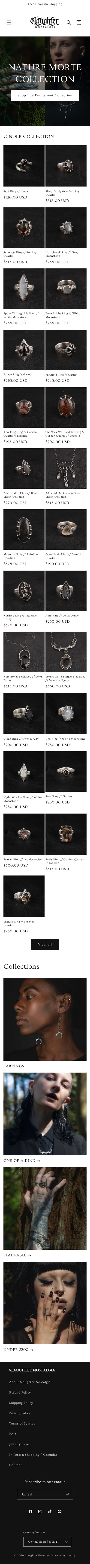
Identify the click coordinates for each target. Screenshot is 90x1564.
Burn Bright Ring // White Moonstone (62, 315)
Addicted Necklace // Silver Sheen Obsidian (63, 495)
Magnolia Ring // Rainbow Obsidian (20, 556)
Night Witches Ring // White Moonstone (22, 799)
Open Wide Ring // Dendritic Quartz (64, 556)
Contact (15, 1465)
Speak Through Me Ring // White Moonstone (21, 315)
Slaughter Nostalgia (37, 1555)
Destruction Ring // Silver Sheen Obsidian (20, 495)
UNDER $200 (16, 1349)
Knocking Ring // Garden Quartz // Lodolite (20, 434)
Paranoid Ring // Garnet (61, 374)
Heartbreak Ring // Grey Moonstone (61, 254)
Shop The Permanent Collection (45, 95)
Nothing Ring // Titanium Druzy (20, 617)
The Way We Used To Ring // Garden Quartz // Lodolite (64, 434)
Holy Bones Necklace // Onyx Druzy (22, 678)
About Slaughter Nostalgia (30, 1382)
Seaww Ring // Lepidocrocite (22, 859)
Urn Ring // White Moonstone (65, 738)
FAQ (12, 1434)
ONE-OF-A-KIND (19, 1160)
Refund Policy (20, 1392)
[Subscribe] (68, 1494)
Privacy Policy (20, 1413)
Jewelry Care (19, 1444)
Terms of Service (22, 1423)
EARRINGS (13, 1066)
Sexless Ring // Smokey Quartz (18, 923)
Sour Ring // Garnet (58, 796)
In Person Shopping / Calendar (33, 1455)
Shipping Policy (21, 1403)
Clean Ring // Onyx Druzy (21, 738)
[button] (9, 22)
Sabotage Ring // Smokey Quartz (20, 254)
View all (45, 944)
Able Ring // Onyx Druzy (62, 615)
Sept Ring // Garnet (16, 191)
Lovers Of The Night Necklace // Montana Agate (65, 678)
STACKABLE (14, 1255)
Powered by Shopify (63, 1555)
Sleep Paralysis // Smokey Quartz (62, 193)
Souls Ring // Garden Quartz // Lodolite (64, 861)
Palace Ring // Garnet (18, 374)
